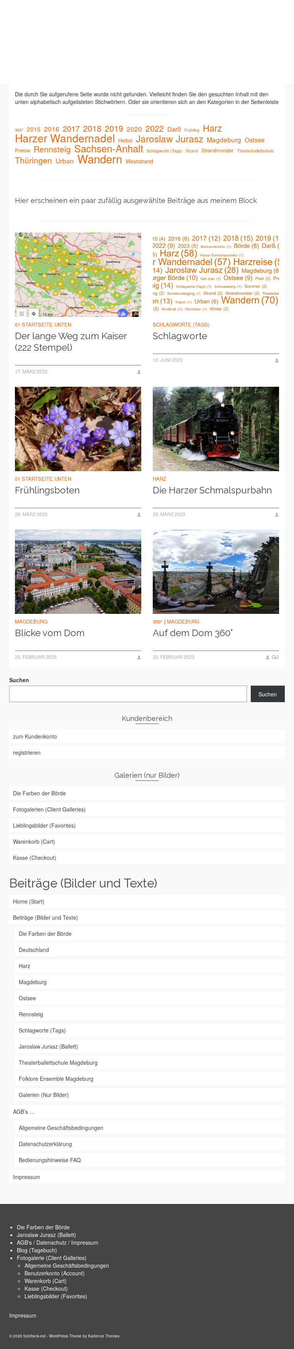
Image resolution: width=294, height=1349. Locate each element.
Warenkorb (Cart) (45, 1281)
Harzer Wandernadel (65, 138)
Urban (65, 161)
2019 (114, 128)
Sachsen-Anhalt (108, 148)
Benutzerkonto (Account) (54, 1273)
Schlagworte (180, 335)
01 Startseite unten (43, 324)
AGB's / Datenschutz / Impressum (57, 1242)
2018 (92, 128)
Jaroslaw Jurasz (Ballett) (46, 1235)
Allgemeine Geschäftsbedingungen (66, 1265)
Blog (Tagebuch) (37, 1250)
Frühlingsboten (47, 490)
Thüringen (33, 160)
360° (19, 130)
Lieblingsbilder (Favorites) (55, 1296)
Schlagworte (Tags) (164, 150)
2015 (34, 129)
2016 (51, 129)
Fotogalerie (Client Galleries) (52, 1258)
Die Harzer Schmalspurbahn (212, 490)
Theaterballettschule (255, 150)
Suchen (19, 680)
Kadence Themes (103, 1336)
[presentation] (78, 275)
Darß (174, 129)
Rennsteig (52, 149)
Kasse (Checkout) (46, 1288)
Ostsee (255, 139)
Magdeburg (224, 139)
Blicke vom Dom (50, 632)
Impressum (22, 1315)
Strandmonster (217, 150)
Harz (212, 128)
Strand (192, 150)
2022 (154, 128)
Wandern (99, 158)
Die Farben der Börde (43, 1227)
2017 (71, 128)
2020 (134, 129)
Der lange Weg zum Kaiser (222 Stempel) (71, 341)
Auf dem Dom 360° (193, 632)
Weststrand (139, 161)
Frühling (192, 130)
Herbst (125, 140)
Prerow (22, 150)
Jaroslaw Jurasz (169, 138)
